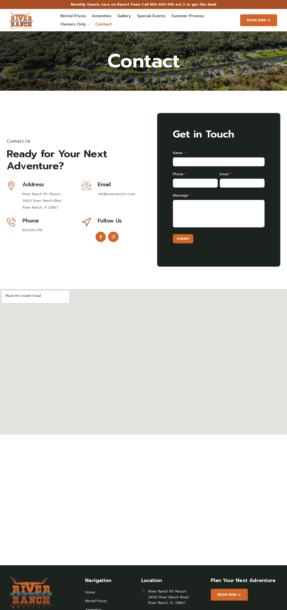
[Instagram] (113, 237)
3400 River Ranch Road (168, 597)
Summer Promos (187, 16)
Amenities (101, 16)
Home (90, 592)
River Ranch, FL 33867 (167, 603)
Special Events (151, 16)
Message (182, 195)
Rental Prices (73, 16)
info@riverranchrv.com (116, 194)
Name (179, 152)
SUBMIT (183, 238)
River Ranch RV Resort (41, 194)
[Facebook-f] (101, 237)
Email (225, 174)
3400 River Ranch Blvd (41, 200)
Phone (179, 174)
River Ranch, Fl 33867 (40, 207)
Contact (103, 24)
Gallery (124, 16)
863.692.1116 (32, 230)
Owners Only (73, 24)
